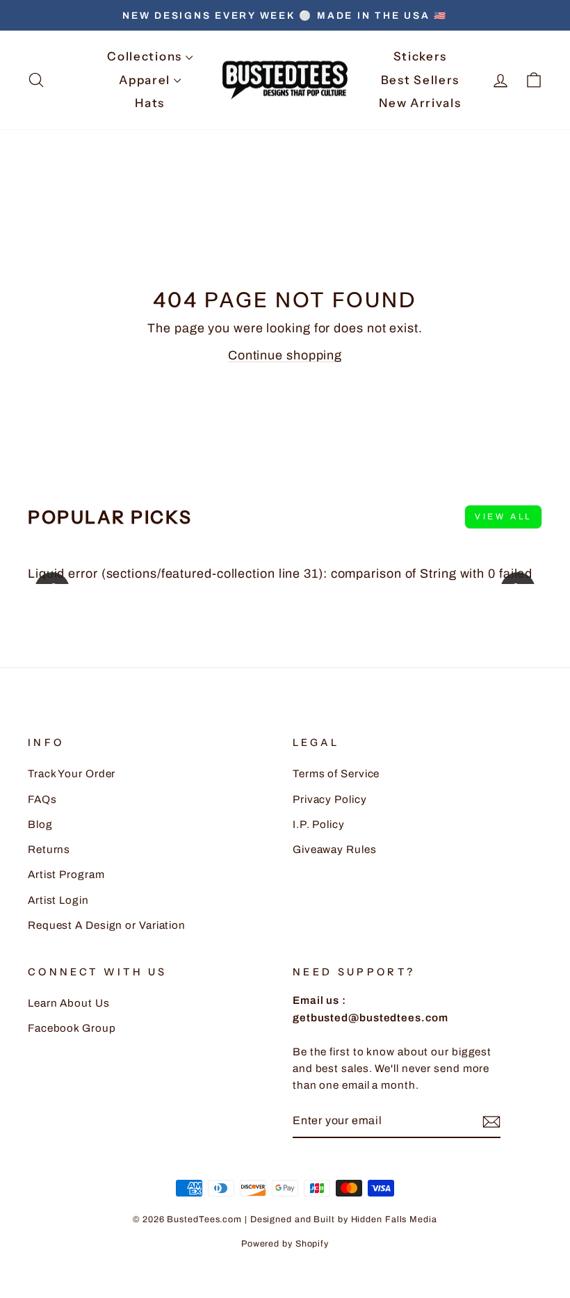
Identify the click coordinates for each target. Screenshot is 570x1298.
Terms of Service (336, 773)
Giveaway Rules (335, 849)
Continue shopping (285, 355)
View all (503, 516)
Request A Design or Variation (107, 925)
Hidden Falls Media (394, 1219)
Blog (40, 824)
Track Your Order (71, 773)
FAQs (42, 799)
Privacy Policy (330, 799)
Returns (49, 849)
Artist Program (66, 874)
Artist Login (58, 900)
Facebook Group (72, 1028)
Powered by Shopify (285, 1244)
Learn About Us (69, 1003)
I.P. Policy (319, 824)
